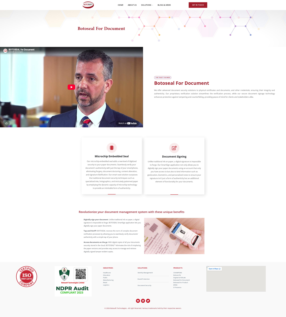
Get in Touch (198, 5)
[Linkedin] (143, 301)
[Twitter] (148, 301)
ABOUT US (132, 5)
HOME (120, 5)
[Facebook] (138, 301)
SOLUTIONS (146, 5)
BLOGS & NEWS (164, 5)
